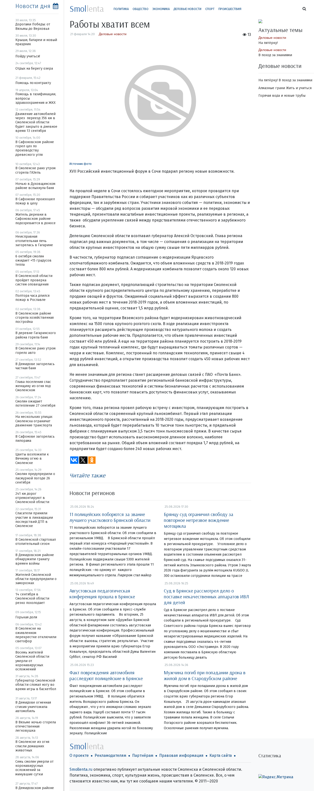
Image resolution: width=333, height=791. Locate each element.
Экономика (161, 9)
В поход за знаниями (275, 55)
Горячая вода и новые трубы (281, 96)
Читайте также (87, 475)
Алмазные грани (271, 88)
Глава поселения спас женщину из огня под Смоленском (33, 386)
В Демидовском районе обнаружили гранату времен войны (34, 559)
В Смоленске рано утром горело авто (35, 350)
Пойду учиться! (27, 56)
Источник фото (80, 164)
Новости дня (32, 6)
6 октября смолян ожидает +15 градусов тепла (33, 260)
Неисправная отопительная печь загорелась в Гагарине (34, 240)
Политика (121, 9)
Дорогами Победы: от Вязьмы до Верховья (32, 26)
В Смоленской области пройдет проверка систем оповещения (33, 280)
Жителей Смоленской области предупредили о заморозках (36, 579)
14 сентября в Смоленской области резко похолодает (32, 598)
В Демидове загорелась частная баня (35, 366)
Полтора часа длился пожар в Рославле (32, 298)
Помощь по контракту (33, 83)
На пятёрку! (268, 43)
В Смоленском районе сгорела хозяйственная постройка (34, 317)
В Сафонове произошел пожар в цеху (35, 201)
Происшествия (229, 9)
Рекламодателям (110, 755)
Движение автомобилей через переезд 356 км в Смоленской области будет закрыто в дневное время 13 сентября (36, 122)
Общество (140, 9)
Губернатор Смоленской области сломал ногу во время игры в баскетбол (35, 684)
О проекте (79, 755)
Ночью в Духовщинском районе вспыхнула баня (35, 186)
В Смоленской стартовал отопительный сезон (35, 542)
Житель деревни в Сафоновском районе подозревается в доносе (35, 218)
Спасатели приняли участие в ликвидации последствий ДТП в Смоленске (34, 519)
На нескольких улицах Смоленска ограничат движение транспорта (33, 421)
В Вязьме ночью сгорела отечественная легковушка (35, 726)
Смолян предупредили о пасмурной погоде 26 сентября (35, 478)
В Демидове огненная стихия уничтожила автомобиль (33, 706)
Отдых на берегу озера (34, 68)
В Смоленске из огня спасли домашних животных (32, 746)
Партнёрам (142, 755)
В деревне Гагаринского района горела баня (35, 335)
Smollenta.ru (80, 769)
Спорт (210, 9)
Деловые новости (187, 9)
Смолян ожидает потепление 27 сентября (35, 403)
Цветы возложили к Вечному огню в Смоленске (32, 458)
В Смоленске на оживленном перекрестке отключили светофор (35, 634)
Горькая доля (26, 617)
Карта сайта (220, 755)
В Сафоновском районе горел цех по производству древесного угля (34, 148)
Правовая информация (181, 755)
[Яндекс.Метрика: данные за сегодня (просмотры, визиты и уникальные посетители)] (275, 777)
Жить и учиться (299, 88)
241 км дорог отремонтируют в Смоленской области (32, 498)
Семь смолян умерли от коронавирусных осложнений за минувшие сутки (34, 767)
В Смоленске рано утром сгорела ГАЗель (35, 170)
